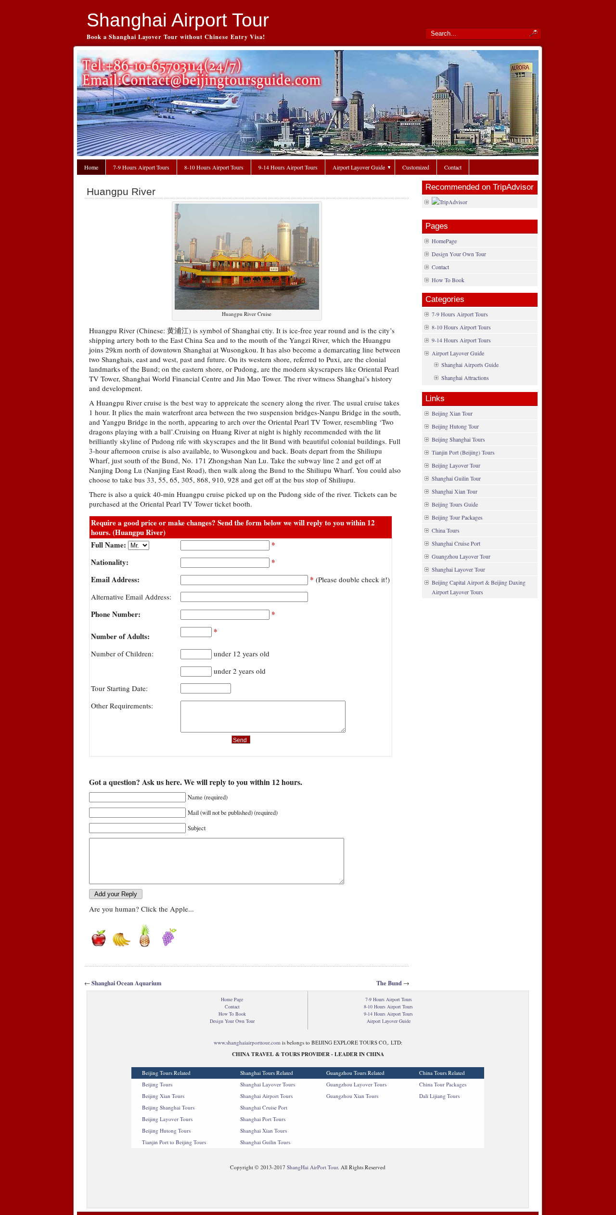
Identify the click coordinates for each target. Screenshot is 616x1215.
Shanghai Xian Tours (263, 1130)
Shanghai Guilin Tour (456, 478)
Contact (453, 167)
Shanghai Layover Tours (267, 1084)
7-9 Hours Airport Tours (141, 167)
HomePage (444, 241)
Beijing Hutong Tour (455, 426)
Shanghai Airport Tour (178, 20)
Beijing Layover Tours (167, 1119)
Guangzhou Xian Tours (352, 1095)
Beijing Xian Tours (163, 1095)
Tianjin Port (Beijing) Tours (463, 452)
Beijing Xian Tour (452, 413)
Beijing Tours (157, 1084)
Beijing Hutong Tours (166, 1130)
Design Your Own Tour (459, 254)
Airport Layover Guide (359, 167)
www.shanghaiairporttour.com (247, 1042)
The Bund (389, 983)
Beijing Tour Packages (457, 517)
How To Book (448, 280)
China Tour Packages (442, 1084)
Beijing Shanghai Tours (458, 439)
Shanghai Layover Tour (458, 569)
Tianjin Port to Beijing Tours (174, 1142)
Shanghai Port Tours (262, 1119)
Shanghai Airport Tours (266, 1095)
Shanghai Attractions (465, 377)
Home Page (232, 999)
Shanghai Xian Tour (454, 491)
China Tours (446, 530)
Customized (415, 167)
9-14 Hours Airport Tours (288, 167)
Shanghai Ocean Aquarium (126, 983)
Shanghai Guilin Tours (265, 1142)
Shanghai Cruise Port (456, 543)
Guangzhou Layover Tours (356, 1084)
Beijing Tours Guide (455, 504)
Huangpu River (121, 191)
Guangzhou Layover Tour (461, 556)
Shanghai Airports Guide (470, 364)
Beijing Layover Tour (456, 465)
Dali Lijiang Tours (439, 1095)
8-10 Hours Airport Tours (214, 167)
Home (91, 167)
